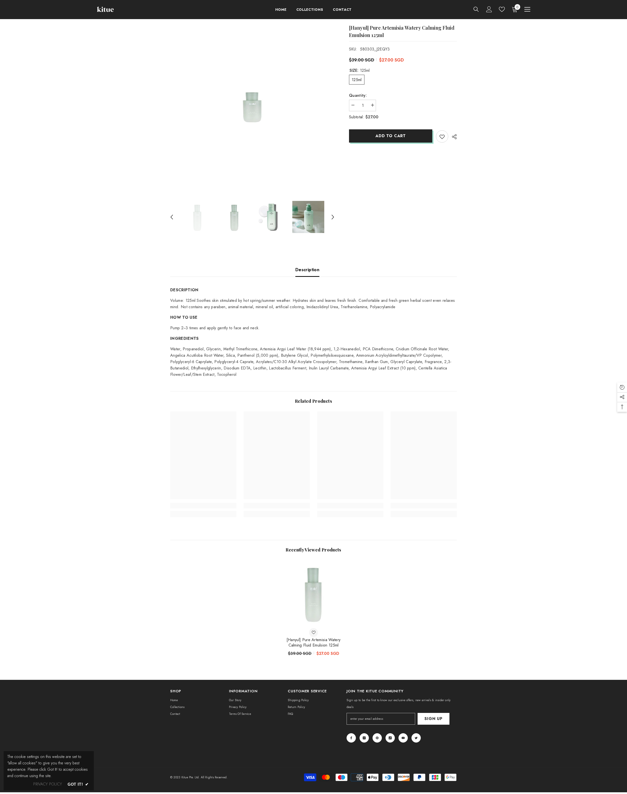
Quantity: (358, 95)
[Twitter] (416, 738)
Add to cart (390, 136)
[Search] (476, 9)
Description (307, 270)
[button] (171, 217)
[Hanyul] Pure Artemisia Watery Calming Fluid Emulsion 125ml (314, 642)
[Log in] (489, 9)
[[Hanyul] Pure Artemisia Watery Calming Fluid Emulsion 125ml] (313, 593)
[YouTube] (403, 738)
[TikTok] (390, 738)
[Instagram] (364, 738)
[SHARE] (452, 137)
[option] (252, 106)
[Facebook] (351, 738)
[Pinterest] (377, 738)
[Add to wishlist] (442, 136)
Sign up (433, 718)
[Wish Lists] (502, 9)
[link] (203, 505)
